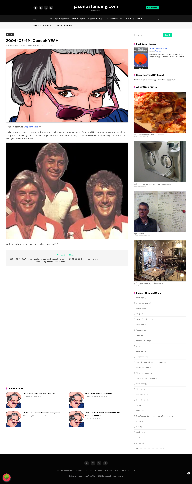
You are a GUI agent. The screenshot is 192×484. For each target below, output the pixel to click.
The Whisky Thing (134, 19)
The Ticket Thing (115, 19)
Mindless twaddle (143, 373)
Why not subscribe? (59, 19)
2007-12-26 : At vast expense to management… (42, 412)
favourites (140, 324)
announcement (142, 303)
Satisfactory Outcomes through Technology (153, 416)
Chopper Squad (31, 126)
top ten (139, 421)
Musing (139, 389)
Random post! (78, 19)
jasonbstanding (13, 45)
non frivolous (141, 394)
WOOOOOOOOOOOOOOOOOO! (149, 448)
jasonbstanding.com (96, 6)
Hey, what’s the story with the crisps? (149, 134)
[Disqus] (67, 296)
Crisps (138, 314)
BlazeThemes (117, 476)
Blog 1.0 (9, 34)
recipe (138, 405)
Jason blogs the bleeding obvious (149, 362)
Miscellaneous (95, 19)
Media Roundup (142, 367)
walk (138, 437)
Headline (139, 351)
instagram (140, 357)
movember (140, 384)
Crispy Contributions (144, 319)
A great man (139, 233)
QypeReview (141, 400)
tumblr (139, 432)
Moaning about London (145, 378)
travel (138, 427)
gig (137, 346)
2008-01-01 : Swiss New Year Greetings (39, 393)
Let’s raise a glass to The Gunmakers (148, 283)
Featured (139, 330)
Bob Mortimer (160, 51)
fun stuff (139, 335)
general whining (142, 341)
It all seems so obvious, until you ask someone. (152, 184)
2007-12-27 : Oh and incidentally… (99, 393)
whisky (139, 443)
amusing (139, 298)
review (138, 410)
